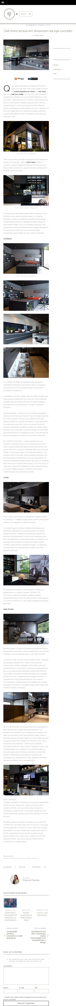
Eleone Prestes (39, 35)
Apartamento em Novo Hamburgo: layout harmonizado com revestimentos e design (38, 935)
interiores (35, 858)
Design (55, 65)
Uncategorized (31, 25)
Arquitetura (7, 858)
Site (36, 988)
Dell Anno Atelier (25, 858)
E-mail (22, 988)
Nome (6, 988)
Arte (54, 74)
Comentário (8, 966)
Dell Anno (15, 858)
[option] (10, 909)
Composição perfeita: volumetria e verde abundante (15, 933)
